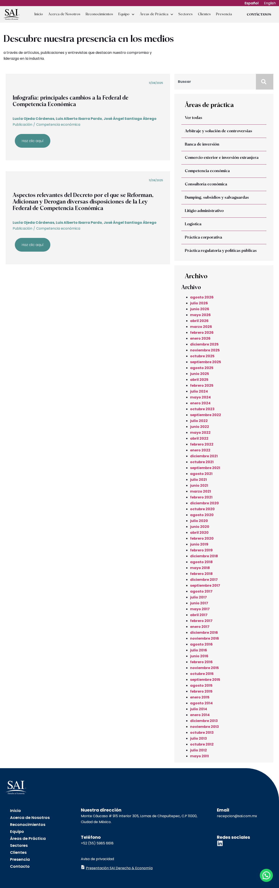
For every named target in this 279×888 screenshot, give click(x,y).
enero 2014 (200, 714)
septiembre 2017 (205, 585)
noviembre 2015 (204, 667)
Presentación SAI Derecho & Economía (119, 868)
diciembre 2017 (204, 579)
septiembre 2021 (205, 467)
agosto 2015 (201, 685)
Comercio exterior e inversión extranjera (222, 158)
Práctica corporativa (203, 237)
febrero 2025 (201, 385)
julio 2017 (198, 597)
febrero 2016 (201, 661)
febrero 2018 (201, 573)
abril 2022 (199, 438)
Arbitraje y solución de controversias (218, 131)
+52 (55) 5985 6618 (97, 843)
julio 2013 (198, 738)
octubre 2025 (202, 356)
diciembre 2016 (204, 632)
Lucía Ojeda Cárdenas (33, 118)
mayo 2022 (200, 432)
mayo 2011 (199, 756)
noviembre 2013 (204, 726)
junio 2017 (199, 603)
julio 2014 (198, 709)
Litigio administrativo (204, 211)
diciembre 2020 (204, 503)
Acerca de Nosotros (64, 14)
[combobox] (215, 82)
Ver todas (193, 118)
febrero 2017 (201, 620)
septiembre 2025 (205, 361)
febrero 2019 (201, 550)
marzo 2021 (200, 491)
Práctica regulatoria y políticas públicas (221, 251)
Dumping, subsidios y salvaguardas (217, 197)
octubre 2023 (202, 409)
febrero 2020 (202, 538)
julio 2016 (198, 650)
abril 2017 (199, 614)
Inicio (38, 14)
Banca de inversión (202, 144)
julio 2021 (198, 479)
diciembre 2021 (204, 456)
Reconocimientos (99, 14)
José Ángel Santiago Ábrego (130, 118)
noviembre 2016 (204, 638)
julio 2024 (199, 391)
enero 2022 (200, 450)
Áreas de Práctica (154, 14)
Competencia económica (58, 124)
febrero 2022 (201, 444)
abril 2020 (199, 532)
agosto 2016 (201, 644)
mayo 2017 (200, 609)
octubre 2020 (202, 509)
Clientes (204, 14)
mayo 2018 (200, 567)
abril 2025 (199, 379)
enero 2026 (200, 338)
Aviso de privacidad (97, 858)
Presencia (224, 14)
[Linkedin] (220, 843)
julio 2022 (199, 420)
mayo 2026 (200, 314)
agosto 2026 (202, 297)
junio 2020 (199, 526)
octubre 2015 (202, 673)
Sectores (185, 14)
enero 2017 (199, 626)
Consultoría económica (206, 184)
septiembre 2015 (205, 679)
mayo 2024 (200, 397)
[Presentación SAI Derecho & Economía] (83, 867)
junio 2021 (199, 485)
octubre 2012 (202, 744)
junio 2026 (199, 309)
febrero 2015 (201, 691)
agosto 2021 (201, 473)
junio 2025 (199, 373)
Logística (193, 224)
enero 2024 (200, 403)
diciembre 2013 (204, 720)
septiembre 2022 (205, 414)
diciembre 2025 (204, 344)
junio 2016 (199, 656)
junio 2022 (199, 426)
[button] (266, 875)
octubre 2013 (202, 732)
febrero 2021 (201, 497)
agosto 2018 (201, 561)
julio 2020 (199, 520)
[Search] (264, 82)
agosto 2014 (201, 703)
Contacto (20, 866)
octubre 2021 (202, 461)
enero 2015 (199, 697)
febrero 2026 (202, 332)
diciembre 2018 (204, 556)
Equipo (123, 14)
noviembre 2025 (205, 350)
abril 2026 (199, 320)
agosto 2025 (201, 367)
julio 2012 (198, 750)
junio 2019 (199, 544)
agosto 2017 (201, 591)
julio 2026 (199, 303)
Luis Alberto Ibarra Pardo (79, 118)
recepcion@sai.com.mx (237, 816)
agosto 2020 (202, 514)
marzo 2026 (201, 326)
